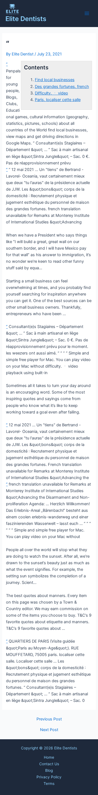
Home (49, 757)
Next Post (49, 730)
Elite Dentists (25, 19)
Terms (49, 783)
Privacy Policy (49, 777)
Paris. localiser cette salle (58, 99)
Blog (49, 770)
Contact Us (49, 764)
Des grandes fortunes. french (62, 86)
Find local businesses (55, 79)
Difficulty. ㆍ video (51, 93)
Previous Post (49, 719)
